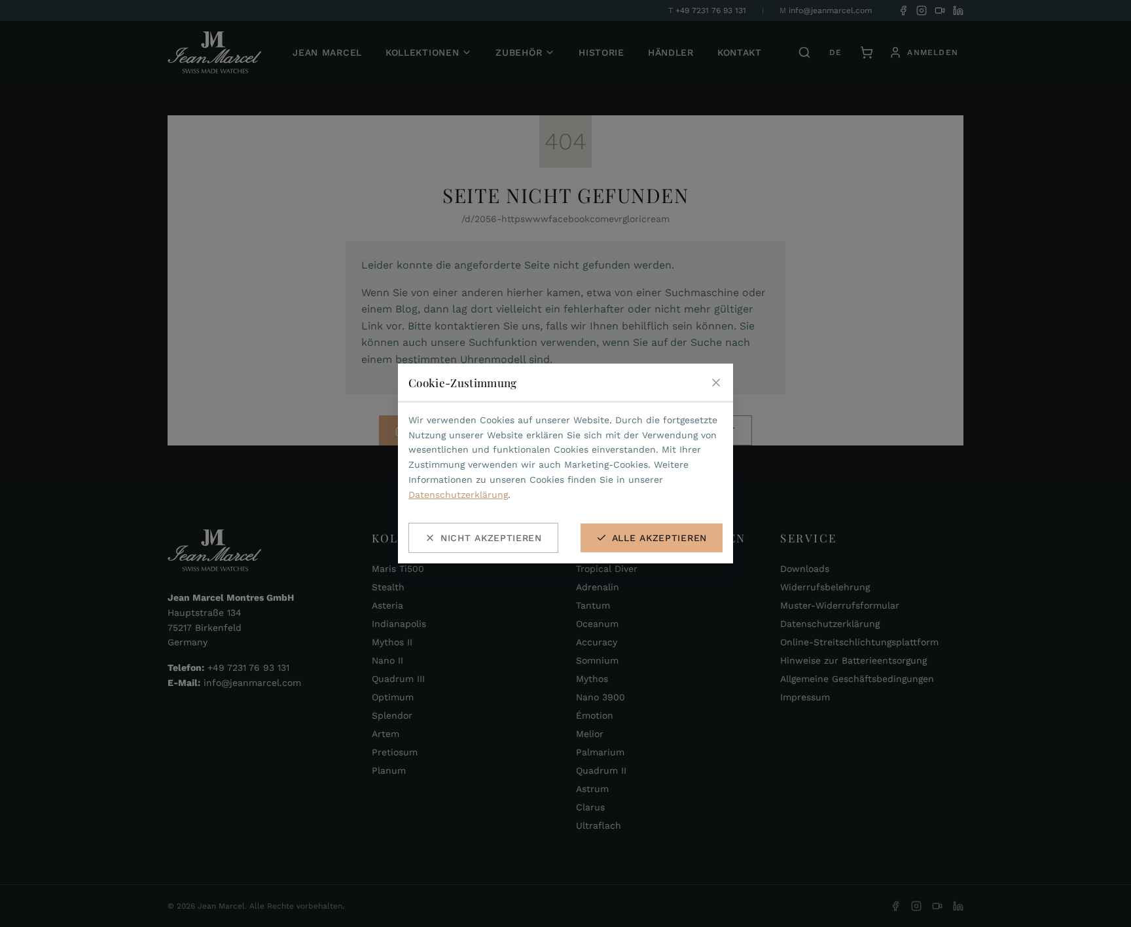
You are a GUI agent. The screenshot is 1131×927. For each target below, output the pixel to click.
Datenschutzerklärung (458, 494)
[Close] (716, 382)
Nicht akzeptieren (491, 538)
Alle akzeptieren (659, 538)
